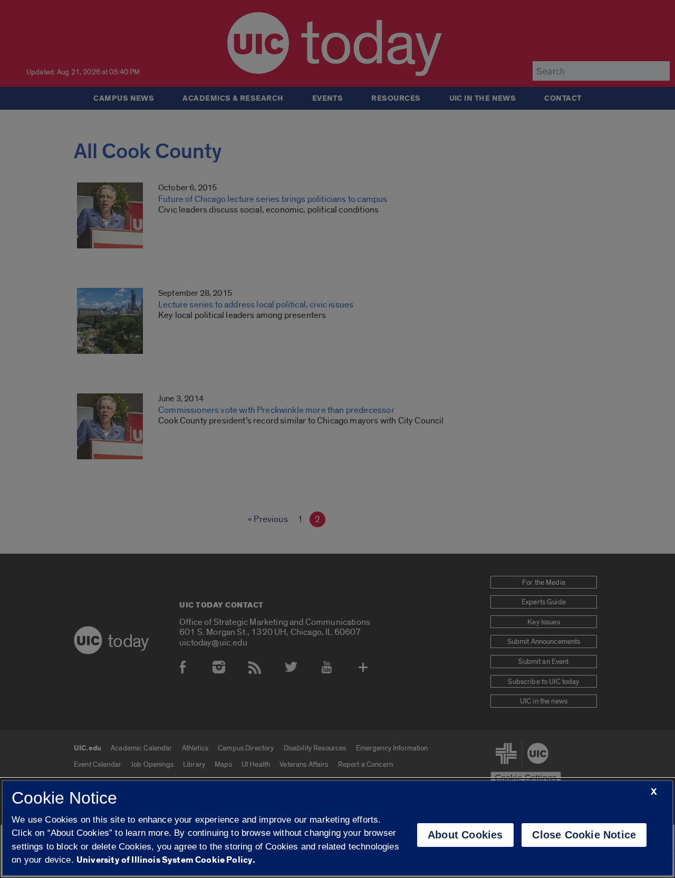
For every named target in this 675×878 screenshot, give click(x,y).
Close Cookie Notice (584, 835)
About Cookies (465, 835)
